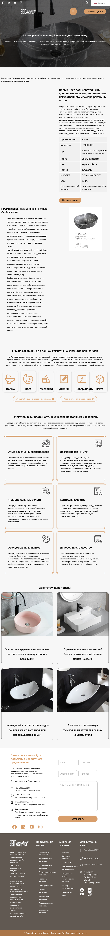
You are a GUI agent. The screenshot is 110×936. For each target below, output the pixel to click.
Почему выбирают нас (68, 886)
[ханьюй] (28, 11)
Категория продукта (66, 857)
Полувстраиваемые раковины (47, 873)
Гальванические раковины (46, 904)
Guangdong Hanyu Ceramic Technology (43, 933)
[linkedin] (10, 2)
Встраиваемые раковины (45, 860)
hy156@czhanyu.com (24, 802)
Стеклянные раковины (44, 911)
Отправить (78, 819)
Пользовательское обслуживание (69, 868)
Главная (7, 41)
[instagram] (22, 2)
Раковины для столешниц (70, 35)
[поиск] (87, 2)
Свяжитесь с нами (67, 893)
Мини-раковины (46, 885)
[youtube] (16, 2)
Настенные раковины (43, 880)
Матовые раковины (43, 891)
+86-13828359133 (22, 788)
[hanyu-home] (19, 843)
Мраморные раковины (37, 35)
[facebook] (3, 2)
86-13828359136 (91, 859)
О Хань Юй (66, 863)
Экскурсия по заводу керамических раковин (68, 877)
